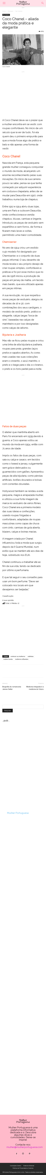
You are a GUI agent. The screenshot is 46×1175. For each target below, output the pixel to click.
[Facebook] (16, 1153)
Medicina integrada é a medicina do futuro (35, 688)
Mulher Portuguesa (18, 813)
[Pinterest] (29, 1153)
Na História (18, 11)
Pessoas (10, 11)
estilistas (30, 656)
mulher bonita (8, 659)
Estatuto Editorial (28, 1165)
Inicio (4, 11)
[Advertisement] (23, 95)
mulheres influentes (21, 659)
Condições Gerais (15, 1165)
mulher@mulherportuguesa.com (24, 1147)
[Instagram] (23, 1153)
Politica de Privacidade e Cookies (23, 1168)
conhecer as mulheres (17, 656)
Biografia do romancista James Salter (11, 688)
